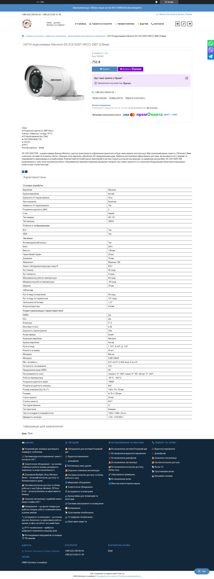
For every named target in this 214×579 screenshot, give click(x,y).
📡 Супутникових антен (163, 471)
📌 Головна (80, 24)
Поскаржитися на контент (107, 576)
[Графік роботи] (177, 24)
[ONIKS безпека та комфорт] (33, 24)
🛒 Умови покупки (124, 24)
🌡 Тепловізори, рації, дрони (78, 466)
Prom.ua (121, 574)
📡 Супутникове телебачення (79, 512)
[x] (26, 172)
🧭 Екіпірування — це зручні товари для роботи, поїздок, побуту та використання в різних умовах (41, 509)
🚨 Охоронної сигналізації (164, 458)
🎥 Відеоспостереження (76, 456)
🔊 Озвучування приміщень (121, 474)
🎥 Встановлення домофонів (122, 458)
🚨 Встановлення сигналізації (122, 462)
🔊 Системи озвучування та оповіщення (84, 503)
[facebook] (23, 172)
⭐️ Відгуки (142, 24)
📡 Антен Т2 (157, 467)
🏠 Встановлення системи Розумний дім (127, 449)
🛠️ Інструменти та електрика (79, 491)
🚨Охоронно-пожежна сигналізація (82, 470)
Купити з (127, 69)
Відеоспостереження (56, 36)
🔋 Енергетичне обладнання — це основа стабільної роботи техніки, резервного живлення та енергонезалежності (42, 467)
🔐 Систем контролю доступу (166, 462)
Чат (204, 571)
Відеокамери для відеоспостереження (86, 36)
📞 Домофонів (159, 453)
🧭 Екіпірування (72, 508)
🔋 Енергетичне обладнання (79, 487)
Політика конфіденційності (130, 576)
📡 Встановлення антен (119, 479)
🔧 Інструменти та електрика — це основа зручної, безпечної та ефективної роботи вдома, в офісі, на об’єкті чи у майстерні (42, 520)
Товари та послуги (35, 36)
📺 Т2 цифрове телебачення (79, 517)
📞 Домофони (72, 461)
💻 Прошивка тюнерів (162, 476)
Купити (106, 69)
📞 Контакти (157, 24)
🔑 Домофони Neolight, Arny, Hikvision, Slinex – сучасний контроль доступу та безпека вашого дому (40, 477)
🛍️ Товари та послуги (100, 24)
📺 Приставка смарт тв (76, 521)
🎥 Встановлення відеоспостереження (127, 453)
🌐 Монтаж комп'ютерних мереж (124, 483)
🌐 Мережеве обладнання (78, 482)
